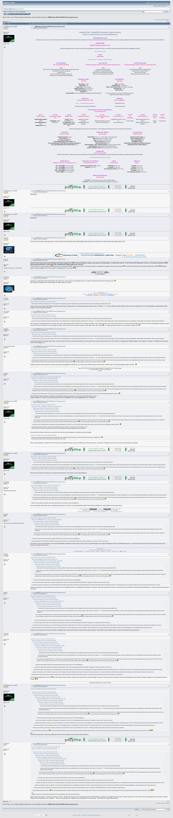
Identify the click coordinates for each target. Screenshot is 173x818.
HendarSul (6, 277)
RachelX (100, 548)
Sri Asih (6, 298)
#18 (168, 634)
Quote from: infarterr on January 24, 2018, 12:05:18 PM (43, 301)
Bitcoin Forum (6, 17)
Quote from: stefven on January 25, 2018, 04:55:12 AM (43, 638)
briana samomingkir (9, 346)
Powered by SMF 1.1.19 (78, 815)
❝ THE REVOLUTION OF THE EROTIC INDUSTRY (100, 549)
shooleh (6, 514)
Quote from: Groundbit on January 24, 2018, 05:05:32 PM (43, 517)
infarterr (6, 237)
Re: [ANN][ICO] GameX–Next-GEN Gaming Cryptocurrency (49, 190)
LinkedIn (114, 551)
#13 (168, 454)
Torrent (23, 11)
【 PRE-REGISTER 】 (84, 509)
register (22, 9)
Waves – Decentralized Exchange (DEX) (85, 103)
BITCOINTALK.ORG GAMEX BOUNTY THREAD (100, 157)
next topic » (167, 19)
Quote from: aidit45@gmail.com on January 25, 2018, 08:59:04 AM (45, 747)
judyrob (6, 554)
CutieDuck (6, 743)
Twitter (89, 59)
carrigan (6, 373)
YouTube (109, 551)
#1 (168, 27)
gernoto (6, 259)
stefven (5, 592)
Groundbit (6, 482)
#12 (168, 401)
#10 (168, 347)
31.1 (20, 11)
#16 (168, 554)
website (89, 34)
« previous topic (159, 19)
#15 (168, 515)
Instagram (100, 59)
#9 (168, 329)
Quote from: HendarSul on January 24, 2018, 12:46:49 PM (43, 435)
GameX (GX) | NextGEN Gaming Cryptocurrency (100, 32)
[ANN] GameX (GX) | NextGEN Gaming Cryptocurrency (63, 17)
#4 (168, 238)
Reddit (105, 59)
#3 (168, 215)
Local (12, 17)
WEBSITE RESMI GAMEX (100, 51)
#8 (168, 312)
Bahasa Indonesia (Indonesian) (23, 17)
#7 (168, 298)
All (10, 21)
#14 (168, 482)
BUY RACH (123, 551)
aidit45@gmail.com (9, 26)
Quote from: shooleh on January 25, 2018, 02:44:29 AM (43, 557)
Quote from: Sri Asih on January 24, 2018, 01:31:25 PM (43, 314)
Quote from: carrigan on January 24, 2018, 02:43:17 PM (43, 404)
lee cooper (6, 311)
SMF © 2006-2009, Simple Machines (92, 815)
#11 (168, 374)
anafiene (6, 329)
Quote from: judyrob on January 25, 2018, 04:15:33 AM (43, 596)
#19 (168, 686)
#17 (168, 593)
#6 (168, 277)
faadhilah (6, 633)
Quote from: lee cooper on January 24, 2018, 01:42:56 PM (43, 349)
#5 (168, 259)
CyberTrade (100, 509)
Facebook (94, 59)
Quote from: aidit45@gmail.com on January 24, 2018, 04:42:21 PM (45, 485)
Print (168, 21)
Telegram (110, 59)
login (17, 9)
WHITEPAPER (77, 551)
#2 (168, 191)
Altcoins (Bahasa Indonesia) (39, 17)
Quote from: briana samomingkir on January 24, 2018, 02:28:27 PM (45, 377)
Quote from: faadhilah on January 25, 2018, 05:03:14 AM (43, 688)
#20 (168, 744)
